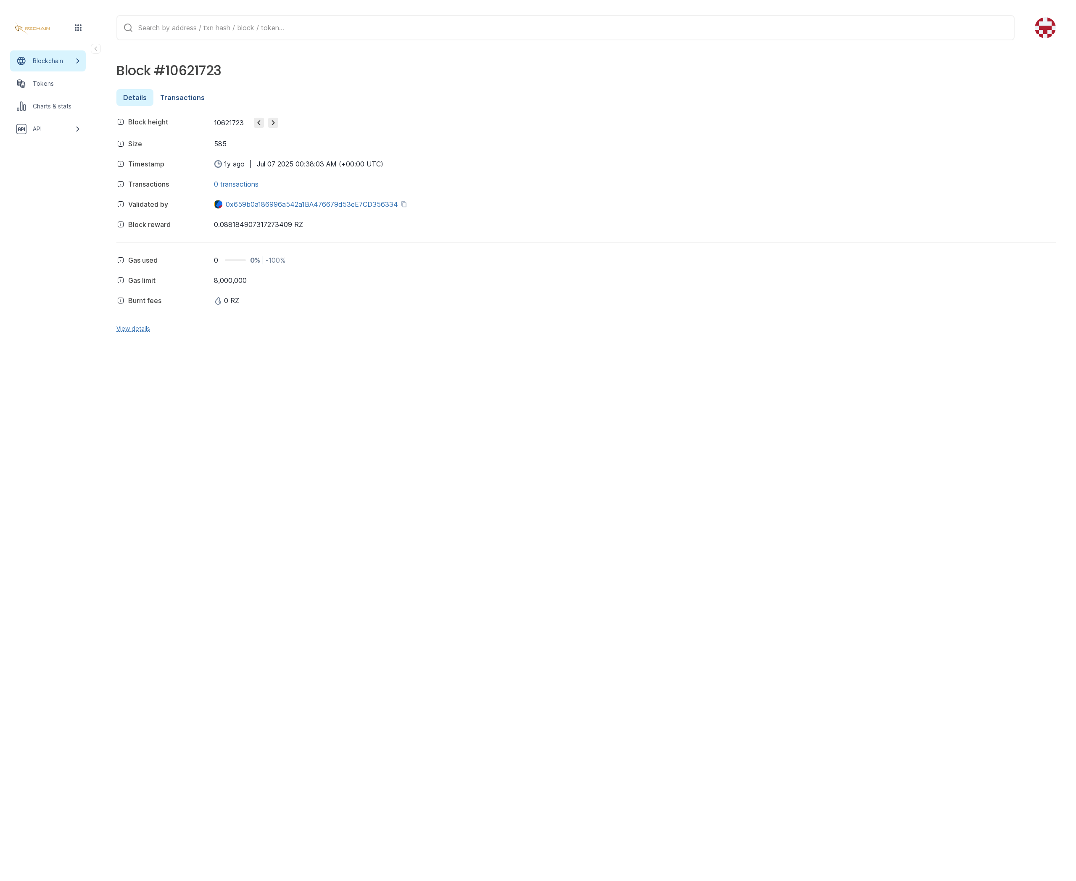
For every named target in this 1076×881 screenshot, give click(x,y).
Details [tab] (135, 97)
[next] (273, 123)
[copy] (405, 204)
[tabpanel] (586, 223)
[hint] (120, 122)
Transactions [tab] (182, 97)
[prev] (259, 123)
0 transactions (236, 184)
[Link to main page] (40, 28)
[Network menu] (78, 27)
